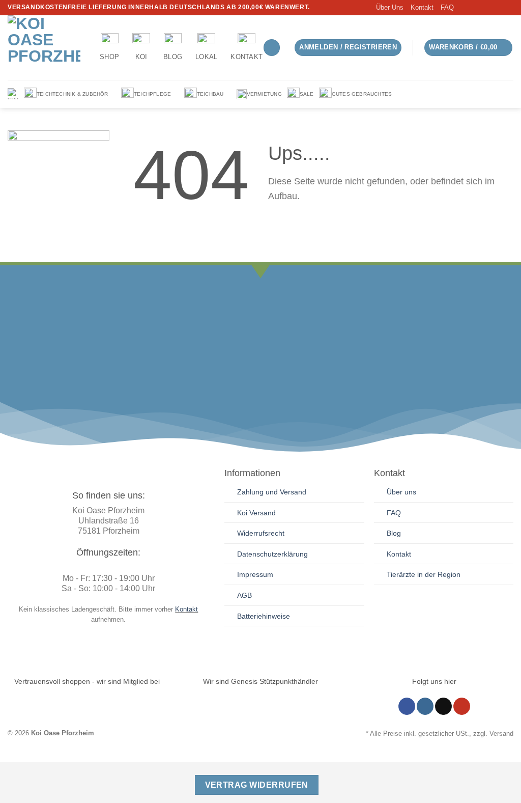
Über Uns (389, 7)
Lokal (206, 57)
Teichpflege (152, 94)
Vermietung (264, 94)
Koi (141, 57)
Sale (307, 94)
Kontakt (422, 7)
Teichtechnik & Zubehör (72, 94)
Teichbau (210, 94)
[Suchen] (272, 47)
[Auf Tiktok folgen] (489, 7)
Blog (172, 57)
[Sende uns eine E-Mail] (499, 7)
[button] (348, 47)
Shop (109, 57)
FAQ (447, 7)
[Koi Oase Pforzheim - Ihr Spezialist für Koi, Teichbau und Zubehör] (46, 47)
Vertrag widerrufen (256, 785)
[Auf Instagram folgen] (479, 7)
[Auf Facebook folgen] (470, 7)
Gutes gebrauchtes (362, 94)
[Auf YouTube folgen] (508, 7)
